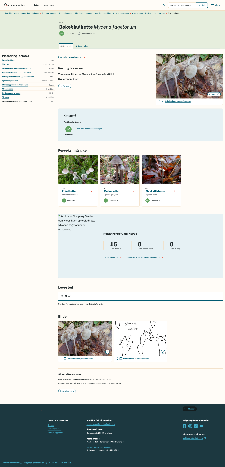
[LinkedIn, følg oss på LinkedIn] (196, 426)
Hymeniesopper (66, 13)
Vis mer (66, 86)
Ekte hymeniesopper (84, 13)
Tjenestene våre (54, 429)
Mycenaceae (137, 13)
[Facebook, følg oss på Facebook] (184, 426)
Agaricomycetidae (103, 13)
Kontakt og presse (55, 433)
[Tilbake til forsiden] (14, 5)
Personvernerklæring (12, 463)
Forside (8, 13)
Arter (36, 5)
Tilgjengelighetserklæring (35, 463)
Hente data (53, 463)
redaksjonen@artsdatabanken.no (100, 424)
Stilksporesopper (49, 13)
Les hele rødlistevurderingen (89, 129)
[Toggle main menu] (215, 5)
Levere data (66, 463)
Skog (67, 296)
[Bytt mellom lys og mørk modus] (164, 5)
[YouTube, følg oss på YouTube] (201, 426)
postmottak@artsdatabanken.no (100, 447)
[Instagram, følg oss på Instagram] (190, 426)
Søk (203, 5)
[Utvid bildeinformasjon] (161, 101)
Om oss (51, 425)
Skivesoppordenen (121, 13)
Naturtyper (49, 5)
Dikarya (35, 13)
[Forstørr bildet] (107, 352)
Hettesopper (150, 13)
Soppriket (25, 13)
